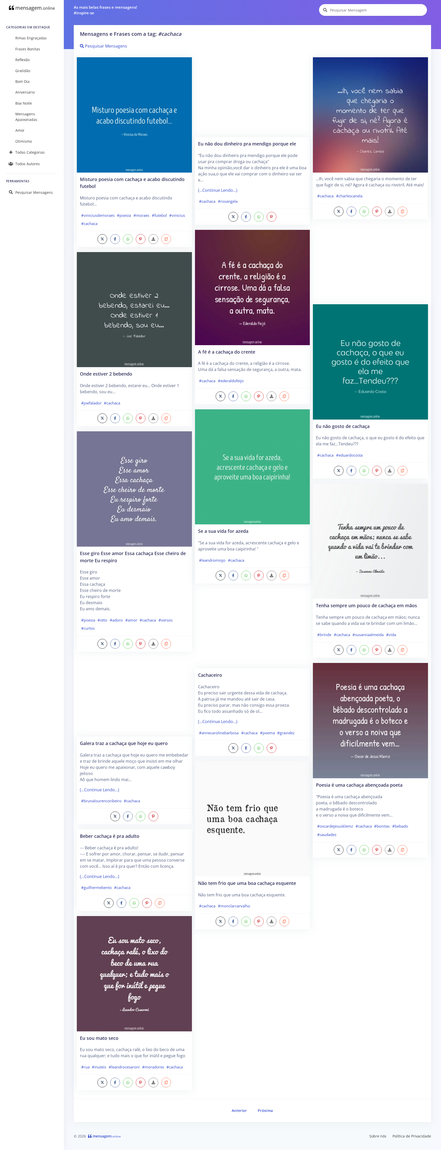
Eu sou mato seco (99, 1038)
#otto (102, 620)
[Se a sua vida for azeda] (252, 466)
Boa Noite (23, 103)
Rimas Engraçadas (31, 38)
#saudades (326, 834)
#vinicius (177, 215)
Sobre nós (377, 1136)
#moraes (141, 215)
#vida (391, 634)
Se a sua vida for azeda (223, 531)
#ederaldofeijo (231, 380)
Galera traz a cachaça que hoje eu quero (124, 743)
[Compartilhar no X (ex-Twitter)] (102, 239)
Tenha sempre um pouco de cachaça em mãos (366, 605)
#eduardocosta (349, 455)
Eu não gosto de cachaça (343, 426)
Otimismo (23, 141)
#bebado (400, 826)
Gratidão (22, 70)
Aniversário (25, 92)
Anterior (239, 1110)
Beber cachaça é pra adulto (109, 836)
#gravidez (286, 732)
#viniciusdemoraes (98, 215)
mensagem (34, 7)
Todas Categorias (30, 152)
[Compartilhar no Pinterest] (140, 239)
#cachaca (89, 223)
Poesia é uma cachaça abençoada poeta (359, 785)
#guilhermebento (96, 887)
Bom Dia (22, 81)
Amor (19, 130)
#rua (85, 1066)
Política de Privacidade (412, 1136)
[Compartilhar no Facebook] (115, 239)
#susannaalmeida (368, 634)
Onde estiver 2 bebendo (106, 373)
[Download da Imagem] (153, 239)
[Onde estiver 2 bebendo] (134, 309)
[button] (166, 239)
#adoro (116, 620)
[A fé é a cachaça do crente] (252, 287)
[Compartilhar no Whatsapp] (128, 239)
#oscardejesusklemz (335, 826)
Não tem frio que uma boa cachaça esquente (247, 883)
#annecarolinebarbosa (219, 732)
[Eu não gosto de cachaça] (370, 361)
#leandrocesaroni (124, 1066)
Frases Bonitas (27, 49)
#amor (131, 620)
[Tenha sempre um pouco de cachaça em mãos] (370, 541)
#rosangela (228, 201)
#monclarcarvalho (234, 905)
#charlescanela (349, 195)
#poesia (124, 215)
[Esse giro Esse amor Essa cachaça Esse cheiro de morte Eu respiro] (134, 488)
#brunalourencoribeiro (101, 800)
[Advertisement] (134, 696)
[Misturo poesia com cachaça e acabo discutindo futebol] (134, 114)
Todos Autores (27, 163)
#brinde (324, 634)
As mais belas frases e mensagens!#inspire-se (105, 10)
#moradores (153, 1066)
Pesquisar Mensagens (34, 192)
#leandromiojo (212, 560)
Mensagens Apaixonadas (26, 116)
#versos (165, 620)
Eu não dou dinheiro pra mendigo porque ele (247, 143)
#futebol (159, 215)
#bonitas (382, 826)
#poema (267, 732)
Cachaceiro (210, 675)
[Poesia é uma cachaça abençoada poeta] (370, 720)
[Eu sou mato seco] (134, 973)
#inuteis (99, 1066)
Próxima (265, 1110)
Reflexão (22, 59)
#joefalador (91, 402)
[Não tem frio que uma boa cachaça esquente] (252, 818)
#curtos (88, 628)
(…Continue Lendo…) (99, 790)
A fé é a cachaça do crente (226, 351)
